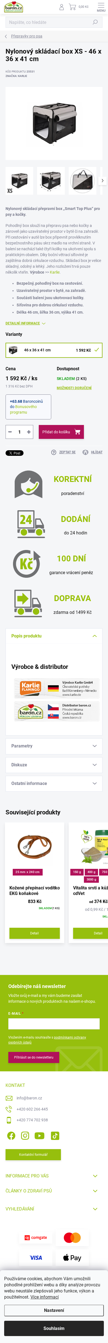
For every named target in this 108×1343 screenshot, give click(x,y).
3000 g (91, 879)
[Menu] (101, 7)
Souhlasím (54, 1328)
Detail (34, 933)
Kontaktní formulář (33, 1155)
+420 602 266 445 (32, 1109)
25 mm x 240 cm (28, 872)
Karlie (55, 272)
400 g (91, 872)
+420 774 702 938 (32, 1120)
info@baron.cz (29, 1098)
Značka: (16, 75)
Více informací (44, 1297)
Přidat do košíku (56, 432)
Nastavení (54, 1310)
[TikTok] (54, 1135)
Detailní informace (23, 323)
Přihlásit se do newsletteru (33, 1057)
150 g (77, 872)
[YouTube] (39, 1135)
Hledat (95, 22)
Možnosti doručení (74, 388)
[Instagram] (24, 1135)
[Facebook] (10, 1135)
